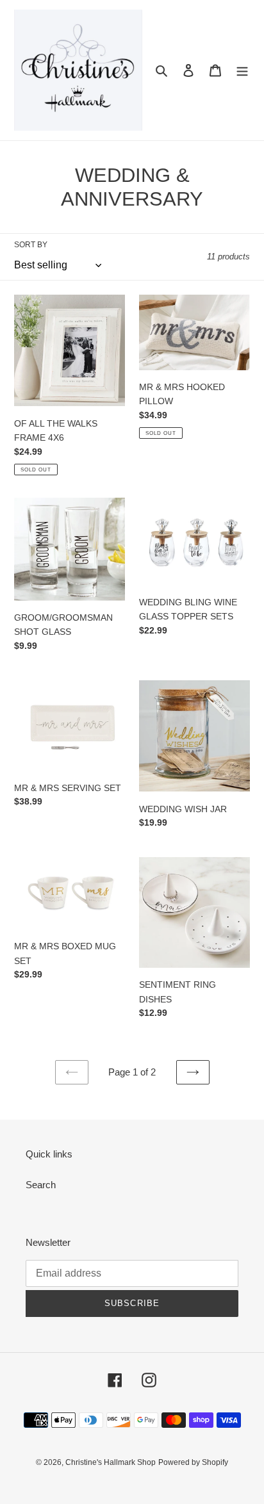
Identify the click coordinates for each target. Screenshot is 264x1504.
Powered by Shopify (193, 1462)
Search (41, 1184)
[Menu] (242, 70)
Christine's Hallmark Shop (110, 1462)
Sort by (30, 244)
